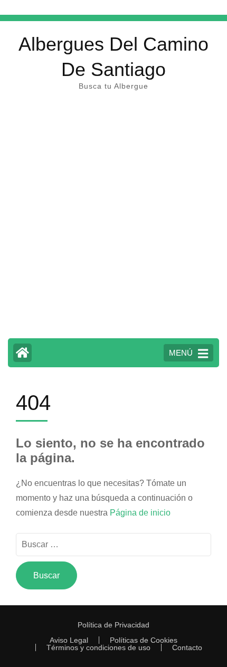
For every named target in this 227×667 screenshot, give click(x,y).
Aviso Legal (69, 640)
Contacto (187, 647)
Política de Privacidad (113, 624)
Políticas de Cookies (143, 640)
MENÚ (181, 352)
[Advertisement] (113, 219)
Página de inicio (140, 512)
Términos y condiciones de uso (98, 647)
